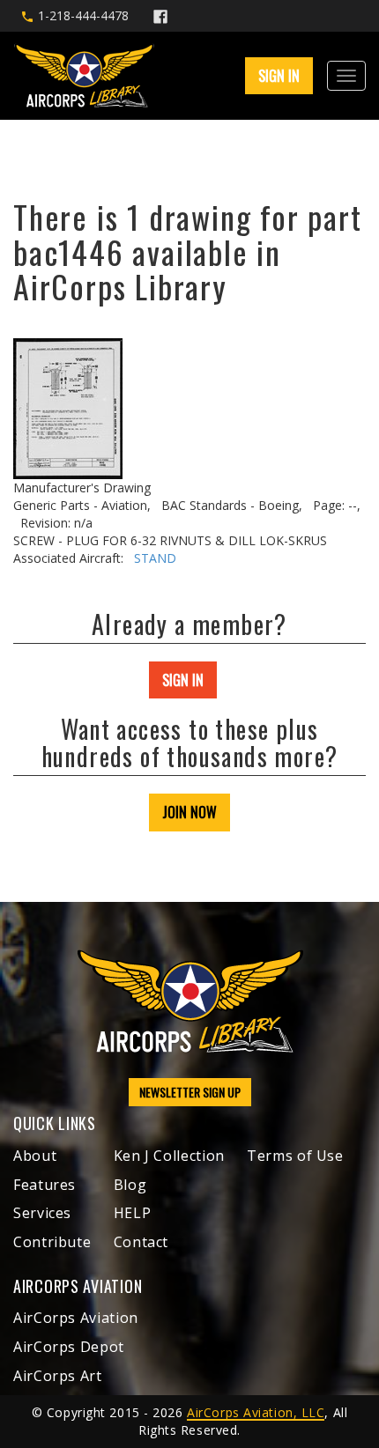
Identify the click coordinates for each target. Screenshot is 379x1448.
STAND (155, 558)
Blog (130, 1184)
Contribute (52, 1242)
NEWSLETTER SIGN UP (190, 1091)
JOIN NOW (189, 812)
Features (44, 1184)
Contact (141, 1242)
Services (42, 1213)
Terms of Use (295, 1155)
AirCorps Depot (68, 1346)
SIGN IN (183, 680)
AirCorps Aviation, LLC (255, 1412)
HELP (133, 1213)
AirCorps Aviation (75, 1317)
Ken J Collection (169, 1155)
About (34, 1155)
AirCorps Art (57, 1375)
